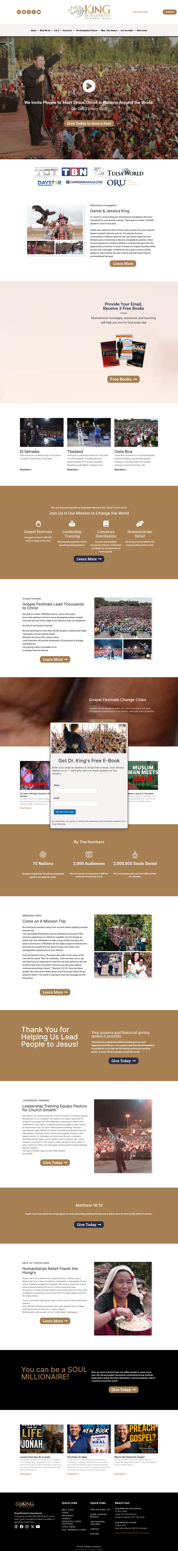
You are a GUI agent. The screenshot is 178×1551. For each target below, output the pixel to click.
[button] (124, 726)
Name (56, 785)
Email (57, 798)
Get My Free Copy (65, 812)
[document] (89, 775)
